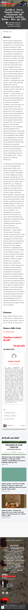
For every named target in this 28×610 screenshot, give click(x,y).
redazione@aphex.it (17, 540)
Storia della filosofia (9, 419)
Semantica (17, 567)
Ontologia (19, 560)
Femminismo (20, 550)
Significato (7, 569)
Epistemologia (17, 549)
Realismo (17, 565)
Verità (19, 571)
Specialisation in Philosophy (18, 569)
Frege (17, 553)
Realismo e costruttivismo (10, 416)
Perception (7, 562)
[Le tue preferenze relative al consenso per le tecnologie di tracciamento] (2, 607)
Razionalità (10, 565)
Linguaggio (20, 556)
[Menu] (25, 3)
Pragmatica (9, 563)
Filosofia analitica (14, 552)
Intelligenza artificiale (10, 556)
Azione (6, 547)
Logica (6, 557)
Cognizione (12, 547)
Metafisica (10, 559)
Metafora (19, 559)
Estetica (6, 550)
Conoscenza (20, 547)
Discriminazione (6, 549)
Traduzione (13, 570)
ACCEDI (5, 599)
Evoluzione (13, 550)
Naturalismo (8, 560)
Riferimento (19, 566)
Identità (9, 554)
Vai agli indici (19, 345)
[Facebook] (3, 592)
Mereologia (18, 557)
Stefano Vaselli (14, 361)
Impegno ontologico (17, 554)
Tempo (7, 570)
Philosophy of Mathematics (18, 562)
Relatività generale (9, 566)
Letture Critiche (14, 26)
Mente (12, 557)
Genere (21, 553)
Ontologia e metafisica (9, 413)
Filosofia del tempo (10, 553)
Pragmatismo (19, 563)
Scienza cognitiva (8, 567)
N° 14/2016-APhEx (8, 332)
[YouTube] (7, 592)
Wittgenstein (13, 572)
